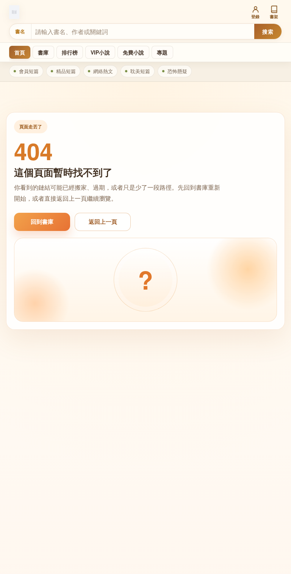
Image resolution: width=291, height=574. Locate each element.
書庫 (43, 52)
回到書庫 (42, 221)
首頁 (19, 52)
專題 (162, 52)
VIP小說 (100, 52)
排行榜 (70, 52)
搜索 (267, 31)
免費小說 (133, 52)
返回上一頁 (103, 221)
